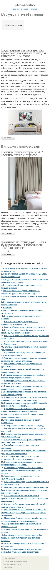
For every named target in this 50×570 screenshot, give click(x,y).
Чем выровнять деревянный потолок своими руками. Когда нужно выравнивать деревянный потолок (22, 470)
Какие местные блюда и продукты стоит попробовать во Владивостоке (19, 323)
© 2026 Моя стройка (9, 558)
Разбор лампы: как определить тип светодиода (24, 425)
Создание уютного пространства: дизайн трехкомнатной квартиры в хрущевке (20, 457)
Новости (25, 8)
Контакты (6, 561)
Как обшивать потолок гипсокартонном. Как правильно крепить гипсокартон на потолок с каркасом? (21, 538)
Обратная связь (7, 567)
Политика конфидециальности (12, 564)
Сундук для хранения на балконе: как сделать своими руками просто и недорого (22, 331)
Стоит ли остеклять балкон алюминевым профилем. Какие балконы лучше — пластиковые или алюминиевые (24, 498)
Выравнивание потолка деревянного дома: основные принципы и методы (21, 463)
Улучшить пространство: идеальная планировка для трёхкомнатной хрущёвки (23, 452)
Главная (15, 8)
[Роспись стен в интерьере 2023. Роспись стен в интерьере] (25, 183)
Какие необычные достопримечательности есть (24, 327)
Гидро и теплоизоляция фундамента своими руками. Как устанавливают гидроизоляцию (22, 550)
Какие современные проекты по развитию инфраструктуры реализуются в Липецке (20, 292)
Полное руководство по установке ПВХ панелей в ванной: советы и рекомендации (24, 404)
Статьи (34, 8)
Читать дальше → (8, 138)
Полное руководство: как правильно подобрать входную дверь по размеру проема (23, 376)
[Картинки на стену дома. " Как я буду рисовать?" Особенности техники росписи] (25, 251)
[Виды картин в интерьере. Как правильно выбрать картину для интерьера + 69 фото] (25, 122)
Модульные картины (13, 25)
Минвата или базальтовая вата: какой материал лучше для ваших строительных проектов (23, 519)
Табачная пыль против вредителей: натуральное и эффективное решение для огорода (24, 359)
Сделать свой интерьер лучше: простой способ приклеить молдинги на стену (23, 505)
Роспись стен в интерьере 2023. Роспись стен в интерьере (23, 153)
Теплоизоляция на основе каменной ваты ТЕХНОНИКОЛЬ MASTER (20, 477)
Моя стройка (25, 4)
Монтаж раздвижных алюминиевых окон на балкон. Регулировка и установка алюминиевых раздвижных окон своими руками (25, 490)
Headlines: (7, 307)
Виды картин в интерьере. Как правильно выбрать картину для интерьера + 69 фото (23, 53)
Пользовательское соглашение (18, 561)
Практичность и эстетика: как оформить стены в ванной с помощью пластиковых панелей (23, 410)
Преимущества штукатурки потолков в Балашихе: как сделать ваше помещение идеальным (24, 398)
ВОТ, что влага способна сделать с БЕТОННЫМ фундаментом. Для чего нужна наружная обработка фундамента (23, 512)
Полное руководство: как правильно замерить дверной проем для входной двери (22, 387)
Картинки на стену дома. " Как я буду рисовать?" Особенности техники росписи (23, 244)
